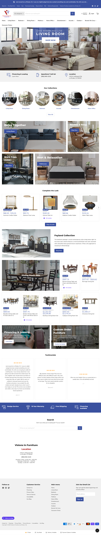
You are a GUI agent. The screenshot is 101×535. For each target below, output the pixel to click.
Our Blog (29, 499)
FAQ (45, 6)
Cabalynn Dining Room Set (70, 316)
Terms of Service (31, 494)
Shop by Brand (39, 6)
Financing (29, 490)
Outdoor (79, 20)
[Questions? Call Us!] (50, 76)
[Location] (79, 76)
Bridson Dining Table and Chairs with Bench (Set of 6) (30, 315)
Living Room (11, 20)
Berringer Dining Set (88, 281)
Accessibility (30, 497)
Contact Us (29, 487)
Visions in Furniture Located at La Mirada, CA (70, 6)
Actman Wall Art (47, 215)
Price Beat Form (11, 6)
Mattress (40, 20)
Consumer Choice (7, 25)
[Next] (98, 207)
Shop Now (59, 251)
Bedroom (21, 20)
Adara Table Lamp (87, 215)
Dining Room (31, 20)
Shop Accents (50, 224)
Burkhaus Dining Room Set (50, 316)
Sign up (79, 499)
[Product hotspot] (14, 239)
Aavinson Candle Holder (10, 215)
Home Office (50, 20)
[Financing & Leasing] (21, 76)
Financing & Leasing (29, 6)
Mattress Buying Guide (53, 6)
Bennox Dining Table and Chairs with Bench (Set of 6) (69, 283)
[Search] (72, 13)
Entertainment (61, 20)
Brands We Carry (90, 20)
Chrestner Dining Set (88, 314)
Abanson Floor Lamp (29, 215)
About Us (4, 6)
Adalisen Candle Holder (69, 215)
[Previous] (2, 207)
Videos (18, 6)
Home (3, 20)
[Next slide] (96, 48)
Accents (71, 20)
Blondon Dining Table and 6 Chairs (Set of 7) (10, 314)
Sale (22, 6)
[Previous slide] (4, 48)
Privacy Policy (30, 492)
